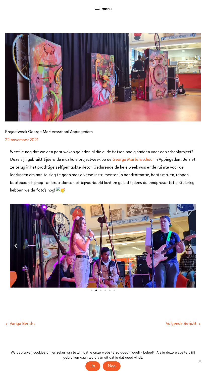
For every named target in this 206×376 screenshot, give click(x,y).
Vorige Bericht (20, 324)
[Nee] (199, 361)
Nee (112, 366)
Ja (92, 366)
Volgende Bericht (183, 324)
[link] (133, 160)
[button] (16, 245)
